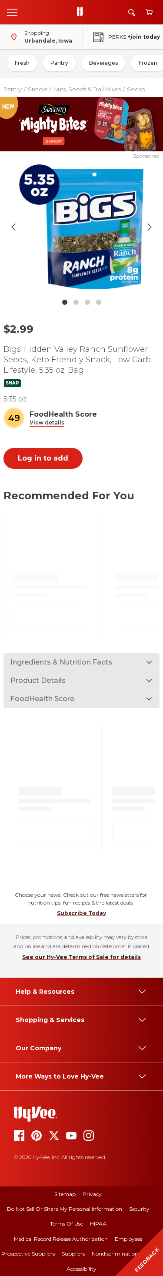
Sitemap (65, 1194)
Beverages (103, 63)
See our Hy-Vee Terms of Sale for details (81, 957)
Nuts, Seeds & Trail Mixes (87, 89)
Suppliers (73, 1253)
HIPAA (98, 1223)
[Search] (132, 12)
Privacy (92, 1194)
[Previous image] (13, 227)
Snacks (37, 89)
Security (139, 1209)
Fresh (22, 63)
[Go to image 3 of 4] (87, 302)
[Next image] (149, 227)
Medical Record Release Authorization (61, 1239)
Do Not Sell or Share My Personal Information (64, 1209)
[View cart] (149, 12)
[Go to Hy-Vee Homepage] (82, 12)
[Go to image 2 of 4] (76, 302)
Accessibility (81, 1269)
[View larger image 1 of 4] (82, 227)
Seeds (136, 89)
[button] (47, 423)
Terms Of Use (66, 1223)
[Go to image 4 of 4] (98, 302)
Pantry (59, 63)
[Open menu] (12, 12)
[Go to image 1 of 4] (64, 302)
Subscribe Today (81, 913)
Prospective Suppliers (28, 1253)
